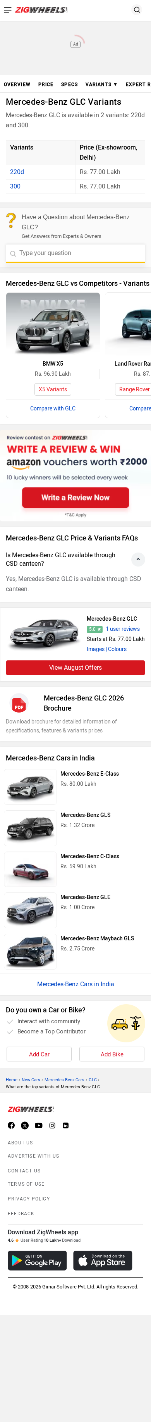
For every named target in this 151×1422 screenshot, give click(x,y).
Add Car (39, 1054)
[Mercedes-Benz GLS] (30, 828)
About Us (20, 1143)
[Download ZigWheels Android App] (37, 1261)
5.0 (92, 629)
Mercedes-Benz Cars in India (75, 984)
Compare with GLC (53, 408)
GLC (93, 1079)
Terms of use (26, 1184)
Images (96, 649)
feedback (21, 1213)
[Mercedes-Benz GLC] (44, 633)
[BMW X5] (53, 324)
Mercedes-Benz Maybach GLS (97, 938)
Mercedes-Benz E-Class (89, 774)
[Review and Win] (75, 475)
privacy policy (29, 1199)
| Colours (116, 649)
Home (11, 1079)
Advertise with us (33, 1156)
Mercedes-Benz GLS (85, 815)
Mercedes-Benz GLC (112, 619)
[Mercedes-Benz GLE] (30, 910)
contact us (24, 1171)
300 (15, 186)
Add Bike (112, 1054)
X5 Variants (53, 389)
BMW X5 (53, 364)
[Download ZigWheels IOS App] (102, 1261)
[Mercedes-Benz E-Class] (30, 787)
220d (17, 172)
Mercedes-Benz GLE (85, 897)
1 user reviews (123, 629)
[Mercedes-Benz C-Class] (30, 869)
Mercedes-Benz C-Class (89, 856)
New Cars (31, 1079)
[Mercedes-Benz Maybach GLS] (30, 952)
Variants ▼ (102, 84)
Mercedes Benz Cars (64, 1079)
